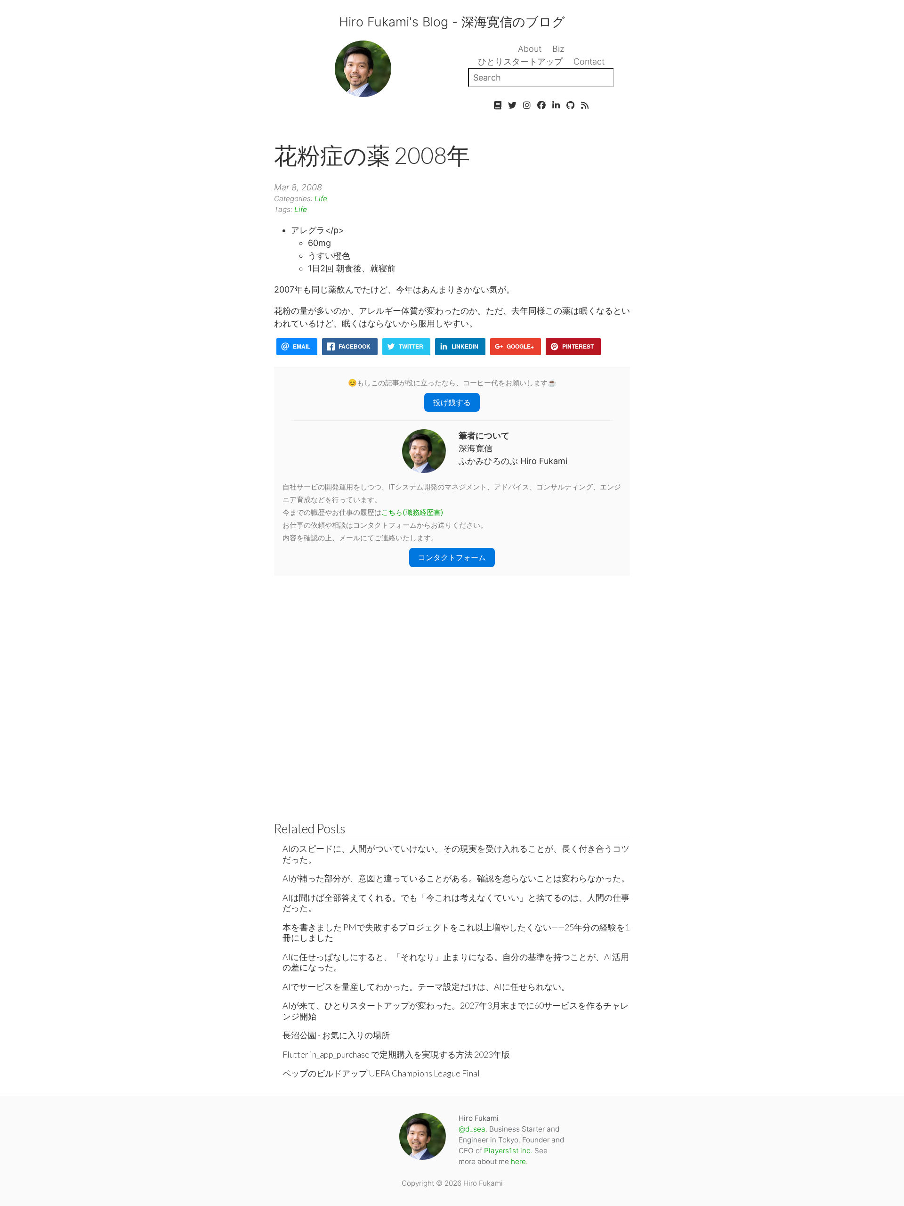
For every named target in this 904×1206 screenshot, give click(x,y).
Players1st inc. (508, 1150)
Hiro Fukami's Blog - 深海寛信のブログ (452, 22)
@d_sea (472, 1129)
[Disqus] (452, 693)
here (518, 1161)
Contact (589, 61)
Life (321, 198)
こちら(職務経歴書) (412, 512)
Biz (558, 49)
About (529, 49)
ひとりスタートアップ (520, 61)
